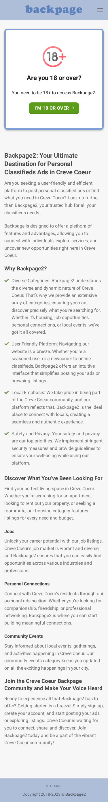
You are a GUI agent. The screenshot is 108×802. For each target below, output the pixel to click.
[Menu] (100, 10)
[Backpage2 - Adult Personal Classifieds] (54, 10)
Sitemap (54, 786)
